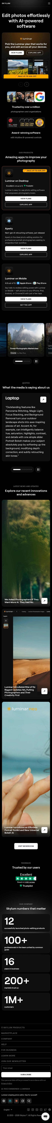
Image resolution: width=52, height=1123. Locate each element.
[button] (26, 84)
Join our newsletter (13, 1061)
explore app (35, 53)
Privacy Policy (6, 1083)
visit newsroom (26, 846)
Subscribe (26, 1075)
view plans (16, 53)
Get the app (26, 305)
